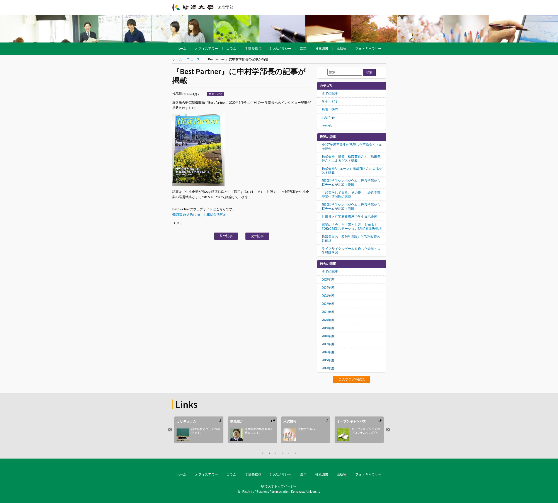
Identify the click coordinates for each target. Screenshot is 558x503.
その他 (327, 126)
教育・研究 (215, 94)
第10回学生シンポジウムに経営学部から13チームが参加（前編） (351, 206)
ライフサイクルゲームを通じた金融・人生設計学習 (351, 250)
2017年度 (328, 344)
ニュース (193, 59)
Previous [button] (170, 430)
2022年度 (328, 304)
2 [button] (269, 453)
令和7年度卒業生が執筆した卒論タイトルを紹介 (352, 147)
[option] (199, 429)
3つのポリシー (280, 48)
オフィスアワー (206, 48)
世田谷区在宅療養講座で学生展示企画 (349, 216)
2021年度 (328, 312)
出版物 (342, 48)
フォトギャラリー (368, 48)
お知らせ (328, 118)
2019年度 (328, 328)
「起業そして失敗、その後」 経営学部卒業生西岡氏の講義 (351, 194)
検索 (369, 72)
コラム (231, 48)
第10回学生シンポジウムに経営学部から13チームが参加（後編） (351, 182)
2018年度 (328, 336)
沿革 (303, 48)
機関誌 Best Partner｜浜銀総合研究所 (199, 214)
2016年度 (328, 352)
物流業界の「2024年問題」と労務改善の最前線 (351, 239)
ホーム (181, 48)
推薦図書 (321, 48)
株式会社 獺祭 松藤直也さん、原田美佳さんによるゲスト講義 (351, 159)
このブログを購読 (352, 379)
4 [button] (282, 453)
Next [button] (388, 430)
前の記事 (226, 236)
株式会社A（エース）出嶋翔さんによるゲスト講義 (352, 171)
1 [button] (262, 453)
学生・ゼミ (330, 101)
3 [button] (276, 453)
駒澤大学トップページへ (279, 486)
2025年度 (328, 279)
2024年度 (328, 287)
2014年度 (328, 368)
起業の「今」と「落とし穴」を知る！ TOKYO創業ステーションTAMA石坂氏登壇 (352, 227)
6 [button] (295, 453)
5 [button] (289, 453)
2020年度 (328, 320)
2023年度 (328, 296)
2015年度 (328, 360)
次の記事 (257, 236)
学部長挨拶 (253, 48)
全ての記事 (330, 93)
